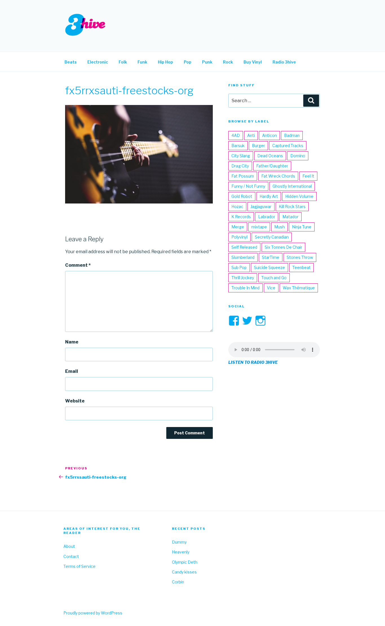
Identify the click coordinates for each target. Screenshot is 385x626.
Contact (71, 556)
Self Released (244, 247)
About (69, 546)
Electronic (97, 62)
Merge (237, 226)
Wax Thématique (299, 287)
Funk (142, 62)
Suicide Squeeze (269, 267)
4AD (235, 135)
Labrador (266, 216)
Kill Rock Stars (292, 206)
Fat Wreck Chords (278, 176)
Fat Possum (242, 176)
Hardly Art (269, 196)
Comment (78, 265)
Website (75, 401)
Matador (290, 216)
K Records (241, 216)
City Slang (240, 155)
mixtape (259, 226)
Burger (258, 145)
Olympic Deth (184, 562)
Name (71, 342)
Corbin (178, 581)
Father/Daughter (272, 165)
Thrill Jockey (242, 277)
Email (71, 371)
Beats (71, 62)
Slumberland (243, 257)
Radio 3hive (284, 62)
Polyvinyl (239, 237)
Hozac (237, 206)
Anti (251, 135)
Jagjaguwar (261, 206)
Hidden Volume (299, 196)
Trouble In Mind (245, 287)
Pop (187, 62)
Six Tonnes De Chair (283, 247)
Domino (297, 155)
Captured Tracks (287, 145)
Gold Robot (241, 196)
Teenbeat (301, 267)
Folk (123, 62)
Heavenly (180, 552)
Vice (271, 287)
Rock (228, 62)
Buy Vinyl (253, 62)
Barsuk (238, 145)
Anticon (269, 135)
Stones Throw (300, 257)
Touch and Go (274, 277)
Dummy (179, 542)
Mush (279, 226)
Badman (292, 135)
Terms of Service (79, 566)
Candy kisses (184, 572)
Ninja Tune (301, 226)
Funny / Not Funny (248, 186)
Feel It (308, 176)
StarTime (270, 257)
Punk (207, 62)
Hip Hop (165, 62)
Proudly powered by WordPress (92, 612)
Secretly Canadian (272, 237)
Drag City (240, 165)
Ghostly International (292, 186)
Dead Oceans (270, 155)
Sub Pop (239, 267)
